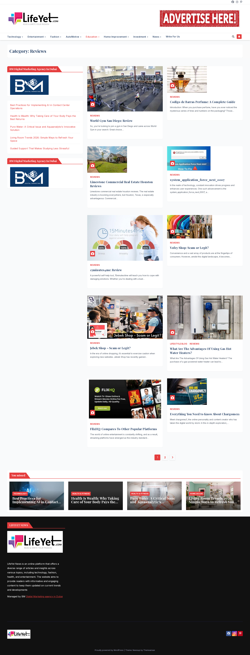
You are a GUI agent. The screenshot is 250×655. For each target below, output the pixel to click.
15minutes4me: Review (106, 270)
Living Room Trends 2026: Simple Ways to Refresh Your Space (212, 502)
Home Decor (196, 494)
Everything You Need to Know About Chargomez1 (204, 414)
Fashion (55, 36)
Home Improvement (115, 36)
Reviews (95, 115)
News (156, 36)
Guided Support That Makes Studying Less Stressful (39, 148)
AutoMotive (73, 36)
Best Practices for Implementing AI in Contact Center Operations (35, 502)
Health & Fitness (81, 494)
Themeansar (149, 650)
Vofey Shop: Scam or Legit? (189, 248)
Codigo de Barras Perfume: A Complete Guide (202, 102)
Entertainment (36, 36)
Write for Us (173, 36)
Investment (140, 36)
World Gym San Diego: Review (111, 121)
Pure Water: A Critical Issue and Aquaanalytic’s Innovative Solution (152, 502)
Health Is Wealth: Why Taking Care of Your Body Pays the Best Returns (95, 502)
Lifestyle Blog (178, 344)
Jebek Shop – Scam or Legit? (110, 348)
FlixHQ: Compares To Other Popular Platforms (123, 429)
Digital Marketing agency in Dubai (44, 596)
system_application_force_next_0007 (197, 180)
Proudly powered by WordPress (109, 650)
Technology (14, 36)
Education (92, 36)
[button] (233, 36)
